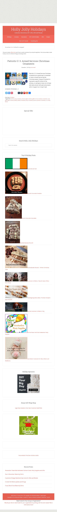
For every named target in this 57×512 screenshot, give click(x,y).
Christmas (12, 97)
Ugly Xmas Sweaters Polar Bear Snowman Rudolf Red (28, 408)
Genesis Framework (37, 497)
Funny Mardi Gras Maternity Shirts (14, 485)
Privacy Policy (20, 495)
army (16, 98)
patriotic (35, 100)
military (15, 100)
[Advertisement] (28, 10)
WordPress (44, 497)
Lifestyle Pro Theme (27, 497)
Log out (48, 497)
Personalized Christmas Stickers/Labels (29, 455)
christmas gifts (25, 98)
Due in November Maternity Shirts (14, 474)
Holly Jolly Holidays (28, 29)
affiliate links (13, 52)
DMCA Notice (13, 495)
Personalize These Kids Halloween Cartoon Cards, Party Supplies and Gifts (25, 470)
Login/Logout (43, 495)
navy (27, 100)
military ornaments (21, 100)
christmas (19, 98)
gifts (9, 100)
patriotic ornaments (41, 100)
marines (12, 100)
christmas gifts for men (33, 98)
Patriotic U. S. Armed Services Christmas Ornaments (28, 62)
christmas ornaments (42, 98)
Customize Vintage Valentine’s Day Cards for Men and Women (21, 478)
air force (12, 98)
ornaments (30, 100)
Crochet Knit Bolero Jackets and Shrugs (15, 482)
